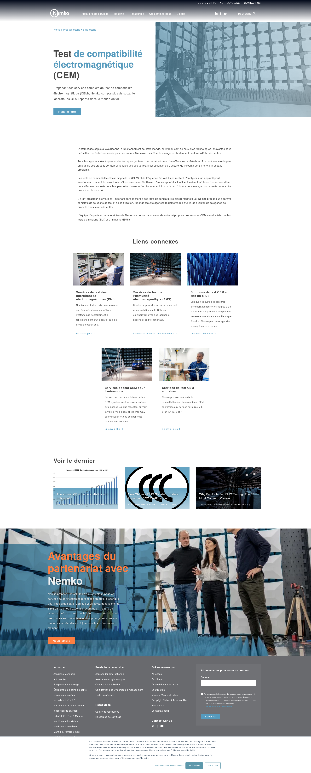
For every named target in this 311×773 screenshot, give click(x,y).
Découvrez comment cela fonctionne (153, 333)
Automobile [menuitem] (59, 679)
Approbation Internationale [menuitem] (110, 673)
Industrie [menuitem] (119, 14)
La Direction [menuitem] (158, 689)
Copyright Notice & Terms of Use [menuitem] (170, 700)
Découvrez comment (202, 333)
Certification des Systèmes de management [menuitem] (119, 689)
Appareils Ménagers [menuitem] (64, 673)
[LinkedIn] (216, 13)
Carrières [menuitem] (157, 679)
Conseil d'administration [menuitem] (165, 684)
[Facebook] (220, 13)
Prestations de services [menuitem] (94, 14)
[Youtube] (225, 13)
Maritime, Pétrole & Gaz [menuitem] (66, 731)
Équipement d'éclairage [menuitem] (66, 684)
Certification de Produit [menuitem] (108, 684)
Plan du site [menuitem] (158, 705)
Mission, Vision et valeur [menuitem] (165, 695)
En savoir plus (84, 333)
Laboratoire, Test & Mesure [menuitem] (68, 716)
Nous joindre (67, 111)
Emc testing (89, 29)
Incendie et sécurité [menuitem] (64, 700)
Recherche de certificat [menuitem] (108, 716)
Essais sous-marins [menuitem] (64, 695)
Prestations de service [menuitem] (109, 667)
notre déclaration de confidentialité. (218, 706)
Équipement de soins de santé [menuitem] (70, 689)
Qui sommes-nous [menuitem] (160, 14)
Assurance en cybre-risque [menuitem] (110, 679)
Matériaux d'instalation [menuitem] (65, 726)
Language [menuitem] (234, 2)
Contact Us (252, 2)
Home (56, 29)
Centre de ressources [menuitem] (107, 711)
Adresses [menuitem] (157, 673)
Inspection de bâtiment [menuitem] (65, 710)
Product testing (71, 29)
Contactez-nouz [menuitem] (160, 710)
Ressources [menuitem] (136, 14)
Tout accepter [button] (194, 765)
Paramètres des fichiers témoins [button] (169, 765)
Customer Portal (210, 2)
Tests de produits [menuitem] (104, 695)
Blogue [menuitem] (181, 14)
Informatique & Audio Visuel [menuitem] (68, 705)
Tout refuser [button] (212, 765)
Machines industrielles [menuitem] (65, 721)
